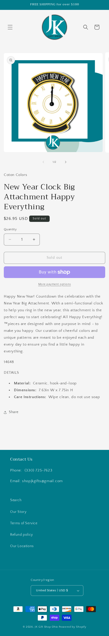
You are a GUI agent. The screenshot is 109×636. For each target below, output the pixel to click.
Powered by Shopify (72, 626)
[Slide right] (65, 162)
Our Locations (22, 546)
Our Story (18, 512)
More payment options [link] (54, 284)
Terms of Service (24, 523)
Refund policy (21, 535)
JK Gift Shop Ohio (46, 626)
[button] (10, 27)
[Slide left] (43, 162)
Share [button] (14, 412)
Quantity (10, 229)
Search (16, 500)
